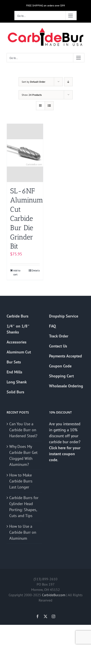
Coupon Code (60, 366)
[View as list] (49, 105)
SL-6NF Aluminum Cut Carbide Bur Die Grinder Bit (26, 219)
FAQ (52, 326)
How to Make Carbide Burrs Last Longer (20, 481)
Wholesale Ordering (66, 385)
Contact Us (58, 346)
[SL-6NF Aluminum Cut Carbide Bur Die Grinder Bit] (25, 153)
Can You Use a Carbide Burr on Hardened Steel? (23, 429)
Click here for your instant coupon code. (64, 453)
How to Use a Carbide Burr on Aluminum (22, 532)
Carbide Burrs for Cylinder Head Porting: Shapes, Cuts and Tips (23, 506)
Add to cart (16, 272)
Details (36, 270)
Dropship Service (63, 316)
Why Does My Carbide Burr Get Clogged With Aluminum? (23, 455)
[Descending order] (68, 81)
